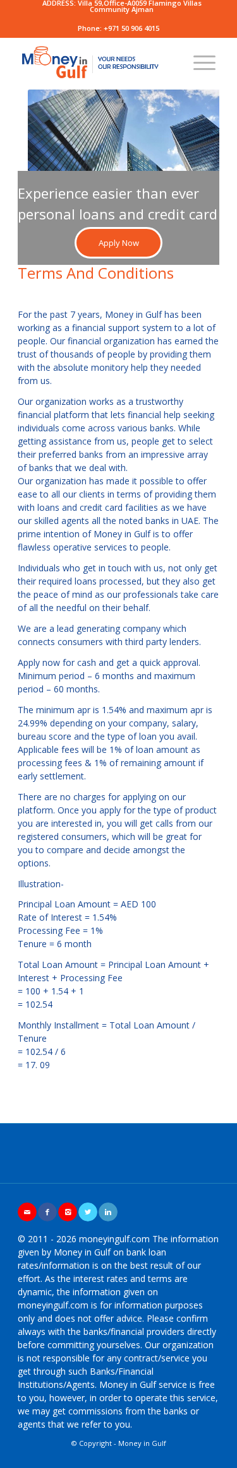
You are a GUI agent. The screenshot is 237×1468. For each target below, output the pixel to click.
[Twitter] (87, 1212)
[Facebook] (47, 1212)
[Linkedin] (108, 1212)
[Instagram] (67, 1212)
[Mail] (27, 1212)
